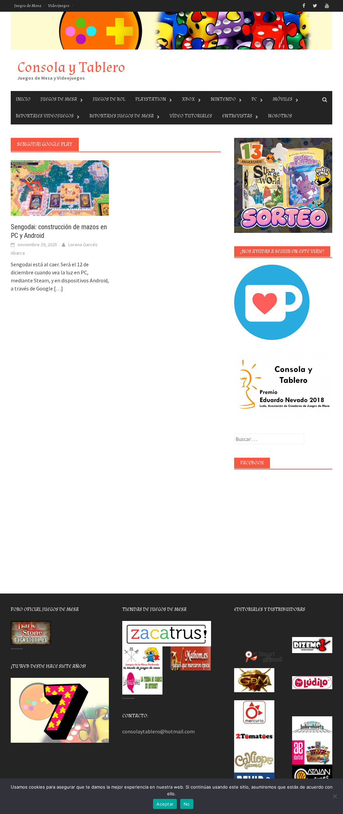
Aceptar (165, 804)
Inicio (23, 99)
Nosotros (280, 116)
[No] (334, 796)
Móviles (282, 99)
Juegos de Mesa (27, 5)
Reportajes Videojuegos (45, 116)
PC (254, 99)
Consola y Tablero (71, 67)
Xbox (188, 99)
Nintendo (223, 99)
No (187, 804)
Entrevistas (237, 116)
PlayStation (150, 99)
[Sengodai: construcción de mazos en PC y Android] (60, 187)
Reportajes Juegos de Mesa (121, 116)
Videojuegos (58, 5)
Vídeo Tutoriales (190, 116)
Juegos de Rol (109, 99)
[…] (58, 288)
